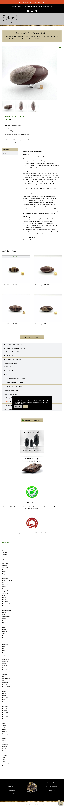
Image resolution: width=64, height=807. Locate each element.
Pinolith (4, 693)
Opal (3, 680)
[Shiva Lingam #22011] (48, 308)
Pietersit (4, 691)
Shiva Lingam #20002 (10, 285)
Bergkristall (5, 574)
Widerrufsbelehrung (52, 782)
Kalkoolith (5, 635)
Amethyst (4, 554)
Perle (3, 689)
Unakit (4, 766)
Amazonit (4, 552)
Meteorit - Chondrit (7, 659)
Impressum (12, 786)
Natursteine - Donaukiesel (9, 672)
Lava (3, 650)
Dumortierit (5, 597)
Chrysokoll (5, 591)
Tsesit (3, 757)
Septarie (4, 727)
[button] (60, 47)
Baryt (3, 569)
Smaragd (4, 740)
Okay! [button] (25, 406)
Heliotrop (4, 625)
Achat (3, 550)
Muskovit (4, 670)
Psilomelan (5, 697)
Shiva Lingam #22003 (10, 324)
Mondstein (5, 661)
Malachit (4, 657)
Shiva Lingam (14, 142)
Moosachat (5, 665)
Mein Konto (52, 790)
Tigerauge (4, 755)
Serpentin (4, 729)
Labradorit (5, 644)
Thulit (3, 753)
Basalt (3, 571)
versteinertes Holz (6, 770)
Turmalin (4, 761)
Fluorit (4, 606)
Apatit (3, 559)
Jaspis (3, 633)
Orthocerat (5, 682)
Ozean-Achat (5, 685)
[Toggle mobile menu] (61, 16)
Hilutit (4, 627)
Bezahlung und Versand (12, 794)
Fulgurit (4, 612)
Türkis (4, 759)
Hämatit (4, 623)
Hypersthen (5, 631)
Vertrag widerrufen (52, 786)
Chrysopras (5, 593)
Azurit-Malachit (6, 567)
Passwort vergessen (52, 794)
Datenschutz (12, 790)
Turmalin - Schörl (6, 763)
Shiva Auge (5, 734)
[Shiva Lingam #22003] (16, 308)
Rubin (3, 714)
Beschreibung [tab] (6, 149)
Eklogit (4, 599)
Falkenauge (5, 601)
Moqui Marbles (6, 667)
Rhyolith (4, 710)
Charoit (4, 586)
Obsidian (4, 674)
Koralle (4, 642)
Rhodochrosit (5, 706)
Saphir (4, 723)
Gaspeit (4, 614)
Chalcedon (5, 584)
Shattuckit (4, 731)
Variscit (4, 768)
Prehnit (4, 695)
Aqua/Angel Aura (7, 561)
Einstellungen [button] (18, 406)
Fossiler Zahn (5, 608)
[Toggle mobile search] (57, 16)
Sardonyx (4, 725)
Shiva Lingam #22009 (42, 285)
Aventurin (4, 565)
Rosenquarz (5, 712)
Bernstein (4, 576)
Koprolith (4, 640)
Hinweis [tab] (5, 153)
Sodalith (4, 742)
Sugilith (4, 748)
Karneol (4, 638)
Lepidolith (5, 653)
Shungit (4, 738)
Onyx (3, 676)
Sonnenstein (5, 744)
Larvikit (4, 648)
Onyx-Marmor (6, 678)
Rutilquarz (5, 719)
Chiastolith (5, 589)
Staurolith (4, 746)
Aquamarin (5, 563)
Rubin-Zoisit (5, 717)
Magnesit (4, 655)
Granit (4, 620)
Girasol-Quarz (6, 616)
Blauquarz (5, 578)
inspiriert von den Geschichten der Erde (39, 7)
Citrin (3, 595)
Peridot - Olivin (6, 687)
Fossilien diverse (6, 610)
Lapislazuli (5, 646)
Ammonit (4, 557)
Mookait (4, 663)
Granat (4, 618)
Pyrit (3, 699)
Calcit (3, 582)
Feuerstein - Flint (6, 603)
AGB (12, 782)
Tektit (3, 751)
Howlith (4, 629)
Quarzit (4, 702)
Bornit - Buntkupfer (7, 580)
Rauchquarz (5, 704)
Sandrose (4, 721)
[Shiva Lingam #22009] (48, 269)
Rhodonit (4, 708)
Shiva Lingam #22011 (42, 324)
